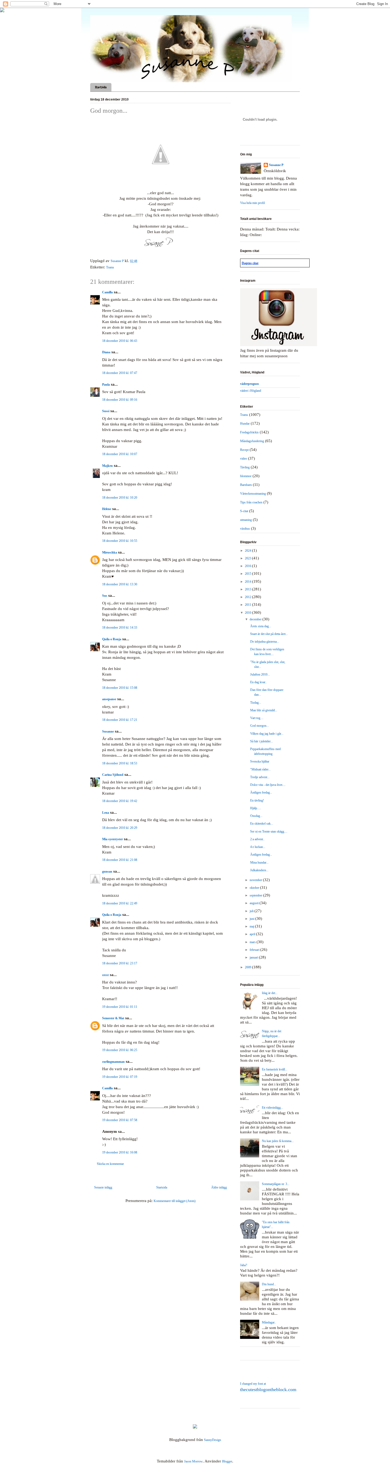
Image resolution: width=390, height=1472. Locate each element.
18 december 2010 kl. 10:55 (119, 541)
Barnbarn (246, 485)
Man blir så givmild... (263, 710)
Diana (106, 352)
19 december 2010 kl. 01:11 (119, 1007)
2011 (248, 605)
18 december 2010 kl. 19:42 (119, 801)
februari (255, 950)
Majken (107, 466)
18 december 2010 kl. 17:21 (119, 720)
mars (253, 942)
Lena (105, 813)
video (243, 458)
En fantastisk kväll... (274, 1069)
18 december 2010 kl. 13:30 (119, 584)
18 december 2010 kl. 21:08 (119, 860)
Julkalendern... (259, 870)
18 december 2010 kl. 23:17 (119, 963)
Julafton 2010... (260, 674)
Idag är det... (270, 993)
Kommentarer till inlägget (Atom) (175, 1201)
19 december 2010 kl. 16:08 (119, 1152)
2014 (248, 581)
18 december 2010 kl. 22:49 (119, 903)
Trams (110, 267)
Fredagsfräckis (249, 432)
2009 (248, 967)
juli (252, 911)
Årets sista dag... (260, 626)
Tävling (245, 467)
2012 (248, 597)
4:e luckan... (257, 847)
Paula (106, 384)
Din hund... (269, 1284)
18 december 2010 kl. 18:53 (119, 763)
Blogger (227, 1461)
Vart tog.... (256, 718)
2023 (248, 558)
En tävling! (257, 800)
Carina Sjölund (112, 775)
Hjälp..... (255, 808)
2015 (248, 574)
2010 (248, 613)
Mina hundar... (259, 862)
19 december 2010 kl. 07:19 (119, 1077)
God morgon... (259, 726)
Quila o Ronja (111, 639)
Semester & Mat (113, 1018)
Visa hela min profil (252, 203)
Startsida (101, 87)
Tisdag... (255, 702)
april (253, 934)
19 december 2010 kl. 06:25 (119, 1050)
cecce (105, 975)
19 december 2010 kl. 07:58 (119, 1120)
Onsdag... (256, 816)
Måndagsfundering (252, 441)
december (256, 619)
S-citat (244, 511)
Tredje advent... (260, 777)
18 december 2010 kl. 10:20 (119, 497)
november (256, 880)
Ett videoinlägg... (272, 1107)
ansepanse (109, 699)
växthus (245, 528)
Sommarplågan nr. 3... (275, 1184)
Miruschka (109, 552)
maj (252, 926)
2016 (248, 566)
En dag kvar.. (258, 682)
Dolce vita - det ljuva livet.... (267, 785)
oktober (255, 888)
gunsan (107, 871)
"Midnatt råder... (260, 769)
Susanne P (276, 165)
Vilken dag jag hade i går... (266, 733)
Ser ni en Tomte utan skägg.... (268, 831)
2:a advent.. (257, 839)
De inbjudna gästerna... (264, 641)
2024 (248, 550)
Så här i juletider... (261, 741)
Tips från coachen (251, 502)
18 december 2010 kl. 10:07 (119, 454)
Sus (104, 596)
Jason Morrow (193, 1461)
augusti (254, 903)
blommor (246, 476)
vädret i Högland (250, 391)
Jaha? (243, 1265)
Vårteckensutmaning (253, 493)
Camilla (107, 292)
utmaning (246, 520)
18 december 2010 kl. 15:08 (119, 688)
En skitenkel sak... (261, 823)
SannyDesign (212, 1440)
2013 (248, 589)
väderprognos (249, 384)
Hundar (245, 423)
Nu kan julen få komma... (278, 1141)
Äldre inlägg (219, 1187)
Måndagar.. (269, 1322)
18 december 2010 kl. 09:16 (119, 400)
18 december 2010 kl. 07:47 (119, 373)
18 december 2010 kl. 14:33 (119, 627)
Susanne (108, 731)
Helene (106, 509)
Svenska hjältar (259, 761)
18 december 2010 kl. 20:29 (119, 828)
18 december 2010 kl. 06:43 (119, 341)
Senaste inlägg (103, 1187)
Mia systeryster (112, 839)
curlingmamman (113, 1062)
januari (254, 957)
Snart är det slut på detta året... (269, 634)
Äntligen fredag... (261, 792)
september (256, 895)
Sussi (105, 411)
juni (252, 919)
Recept (244, 450)
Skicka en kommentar (110, 1164)
